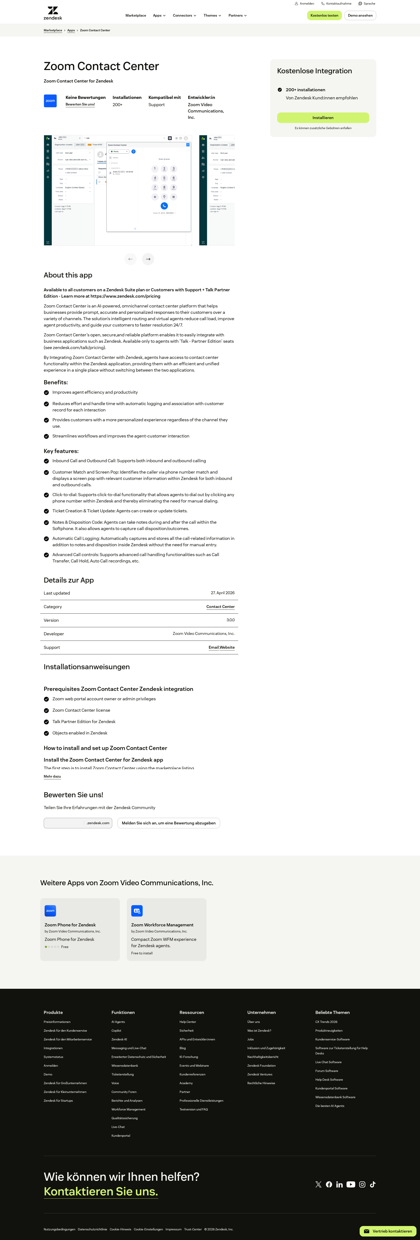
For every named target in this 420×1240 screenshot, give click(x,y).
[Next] (148, 259)
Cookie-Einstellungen (148, 1229)
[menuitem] (367, 3)
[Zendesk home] (55, 13)
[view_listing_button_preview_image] (118, 190)
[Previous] (130, 259)
